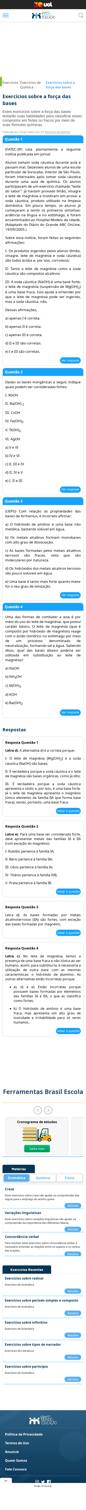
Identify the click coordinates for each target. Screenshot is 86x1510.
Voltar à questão (68, 811)
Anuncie (12, 1451)
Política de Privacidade (24, 1434)
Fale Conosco (16, 1469)
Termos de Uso (17, 1443)
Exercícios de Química (57, 132)
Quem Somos (16, 1460)
